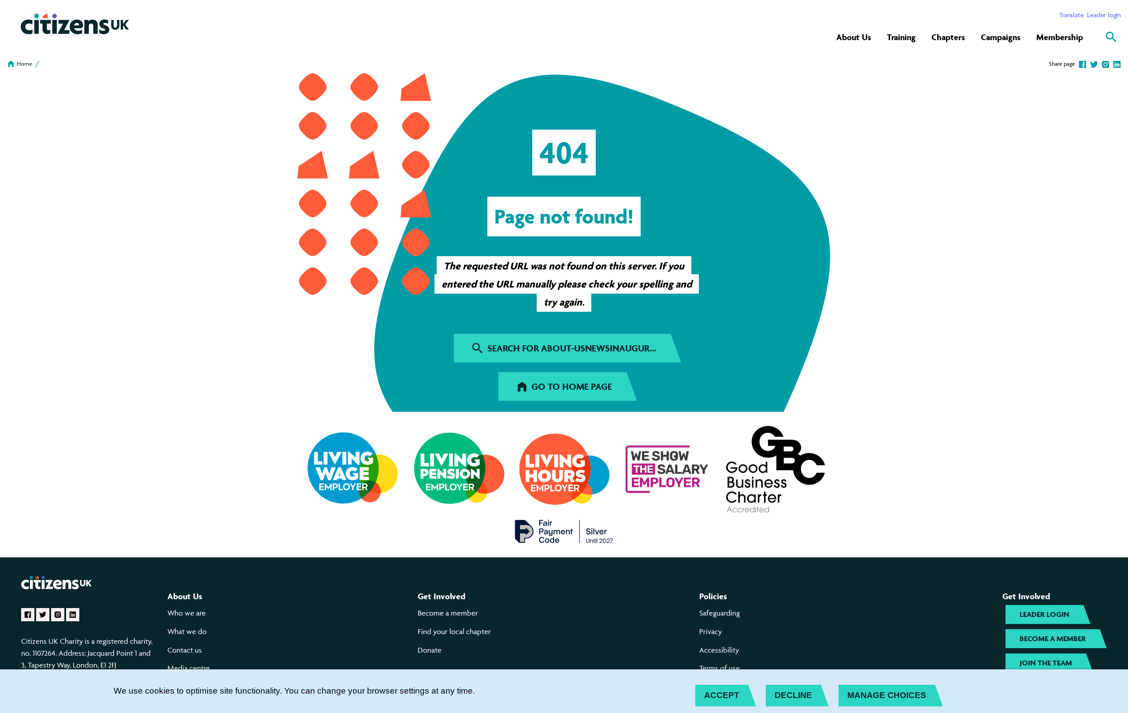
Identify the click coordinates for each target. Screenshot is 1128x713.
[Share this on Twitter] (1094, 63)
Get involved (441, 596)
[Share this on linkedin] (1117, 63)
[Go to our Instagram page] (57, 614)
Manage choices (886, 695)
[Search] (1111, 37)
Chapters (948, 37)
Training (901, 37)
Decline (793, 695)
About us (184, 596)
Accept (721, 695)
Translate (1071, 15)
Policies (713, 596)
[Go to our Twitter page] (42, 614)
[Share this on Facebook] (1083, 63)
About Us (853, 37)
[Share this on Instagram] (1105, 63)
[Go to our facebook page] (27, 614)
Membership (1059, 37)
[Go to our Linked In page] (72, 614)
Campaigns (1000, 37)
